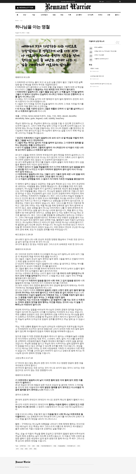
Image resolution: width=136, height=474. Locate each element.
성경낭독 (27, 1)
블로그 (117, 15)
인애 (78, 446)
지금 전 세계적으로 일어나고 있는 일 (100, 84)
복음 (16, 1)
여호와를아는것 (71, 446)
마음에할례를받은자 (46, 446)
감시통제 (79, 15)
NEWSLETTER (26, 7)
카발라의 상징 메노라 (96, 41)
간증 (108, 15)
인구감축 (90, 15)
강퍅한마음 (23, 446)
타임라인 (38, 1)
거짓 (29, 446)
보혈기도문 (21, 1)
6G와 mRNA (98, 47)
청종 (26, 448)
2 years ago (95, 71)
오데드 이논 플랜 (99, 55)
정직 (17, 448)
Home (17, 20)
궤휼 (38, 446)
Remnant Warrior (24, 467)
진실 (22, 448)
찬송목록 (33, 1)
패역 (31, 448)
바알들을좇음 (61, 446)
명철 (55, 446)
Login (102, 1)
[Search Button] (119, 1)
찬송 (62, 15)
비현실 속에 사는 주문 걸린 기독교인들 (105, 51)
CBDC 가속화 (94, 68)
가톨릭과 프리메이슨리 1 (101, 59)
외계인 (100, 15)
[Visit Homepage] (68, 7)
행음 (35, 448)
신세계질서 (44, 15)
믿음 (54, 15)
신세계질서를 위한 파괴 (97, 76)
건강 (24, 15)
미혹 (69, 15)
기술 (33, 15)
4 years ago (95, 86)
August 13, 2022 (20, 32)
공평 (33, 446)
